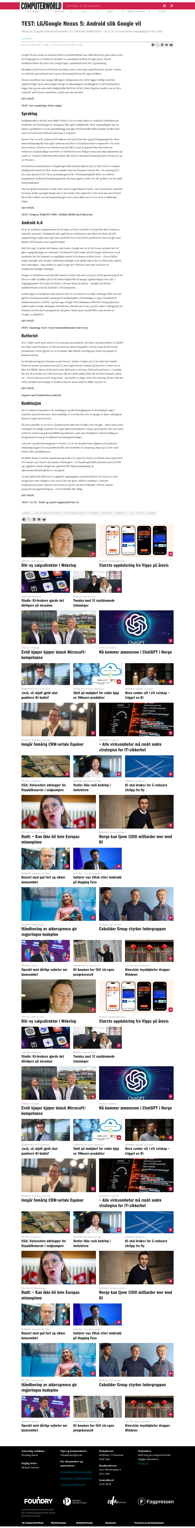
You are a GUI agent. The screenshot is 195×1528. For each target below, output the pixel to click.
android (151, 513)
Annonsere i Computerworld (76, 1478)
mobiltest (107, 513)
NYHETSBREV (73, 6)
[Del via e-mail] (166, 45)
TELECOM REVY (32, 12)
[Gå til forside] (41, 5)
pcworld (93, 513)
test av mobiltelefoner (47, 513)
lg (131, 513)
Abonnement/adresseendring (76, 1471)
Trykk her (143, 1463)
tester (139, 513)
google (27, 513)
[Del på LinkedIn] (162, 45)
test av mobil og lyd (74, 513)
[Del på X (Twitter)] (157, 45)
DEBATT (110, 12)
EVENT (84, 12)
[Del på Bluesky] (171, 45)
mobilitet (121, 513)
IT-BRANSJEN (58, 12)
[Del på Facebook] (153, 45)
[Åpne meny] (164, 6)
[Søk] (171, 5)
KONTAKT (162, 12)
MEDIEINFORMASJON (136, 12)
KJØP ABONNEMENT (91, 6)
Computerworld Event (72, 1484)
